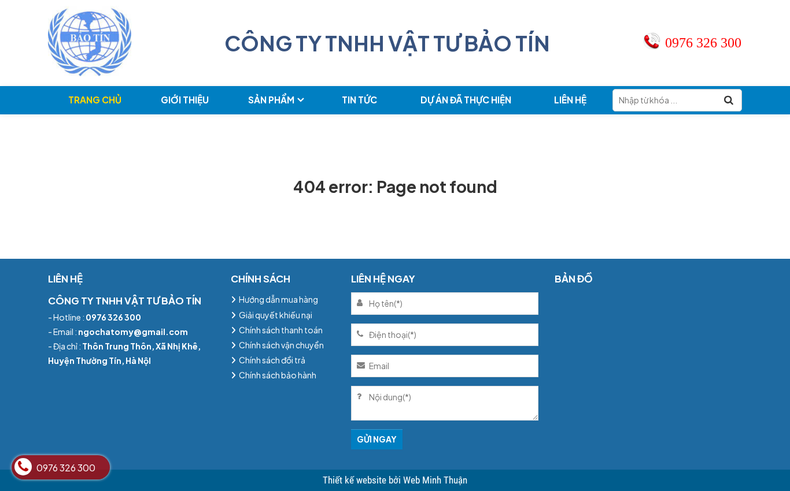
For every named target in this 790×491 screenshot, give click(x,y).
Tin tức (359, 99)
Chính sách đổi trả (272, 360)
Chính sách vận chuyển (281, 345)
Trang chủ (94, 99)
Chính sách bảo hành (277, 375)
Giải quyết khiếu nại (275, 315)
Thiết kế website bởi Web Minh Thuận (395, 480)
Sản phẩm (271, 99)
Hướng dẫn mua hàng (278, 299)
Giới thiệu (185, 99)
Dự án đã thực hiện (465, 99)
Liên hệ (570, 99)
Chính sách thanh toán (281, 330)
